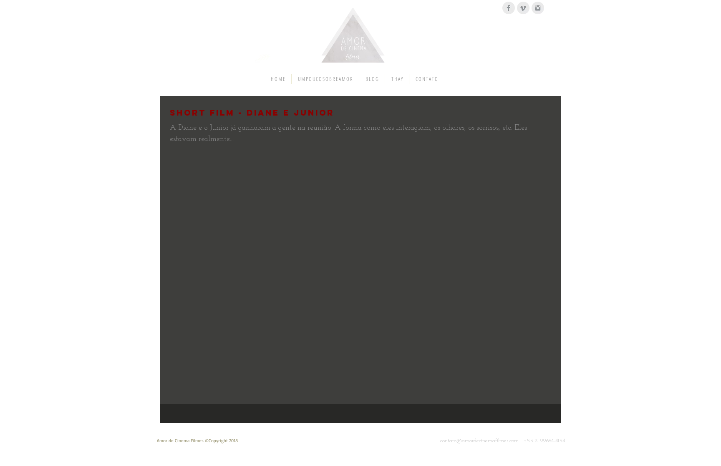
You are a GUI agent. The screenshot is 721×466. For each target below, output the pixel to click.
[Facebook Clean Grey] (508, 8)
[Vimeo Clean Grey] (523, 8)
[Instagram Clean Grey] (538, 8)
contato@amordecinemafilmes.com (479, 440)
